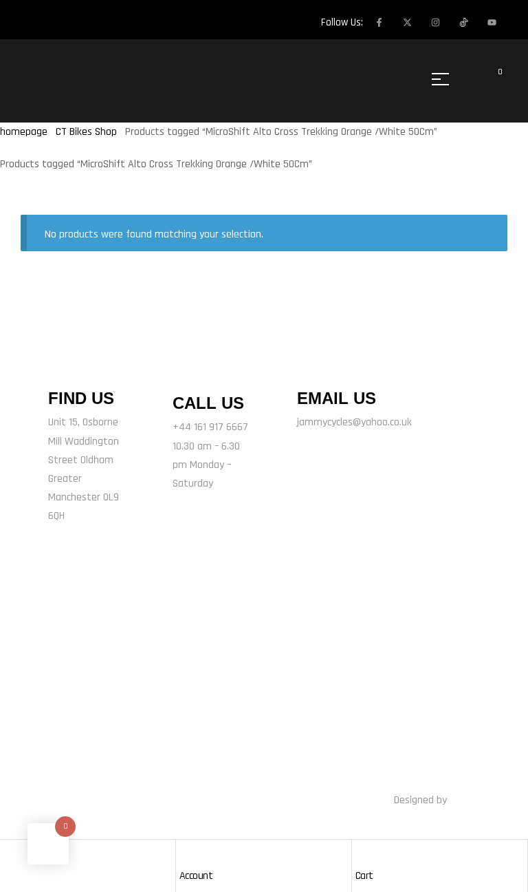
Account (196, 876)
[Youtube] (491, 22)
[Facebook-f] (379, 22)
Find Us (81, 398)
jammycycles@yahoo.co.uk (354, 422)
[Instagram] (435, 22)
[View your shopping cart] (491, 79)
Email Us (336, 398)
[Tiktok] (189, 695)
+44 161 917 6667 (210, 427)
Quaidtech (472, 800)
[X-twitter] (407, 22)
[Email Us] (314, 365)
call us (208, 403)
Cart (364, 876)
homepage (23, 132)
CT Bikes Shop (86, 132)
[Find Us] (65, 365)
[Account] (186, 853)
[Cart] (362, 853)
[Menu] (445, 79)
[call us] (192, 367)
